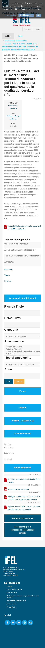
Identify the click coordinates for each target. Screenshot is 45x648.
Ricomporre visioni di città (18, 489)
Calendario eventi (22, 433)
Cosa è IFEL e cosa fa (14, 589)
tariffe (12, 119)
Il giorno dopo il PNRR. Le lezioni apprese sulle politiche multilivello (24, 508)
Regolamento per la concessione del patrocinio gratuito (22, 530)
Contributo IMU (12, 593)
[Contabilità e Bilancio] (22, 347)
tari (16, 119)
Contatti (9, 586)
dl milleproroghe (11, 116)
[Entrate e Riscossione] (22, 349)
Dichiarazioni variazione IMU (16, 601)
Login (38, 29)
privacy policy (10, 15)
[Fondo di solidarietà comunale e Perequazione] (22, 351)
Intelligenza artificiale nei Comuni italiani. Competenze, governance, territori (24, 498)
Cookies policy (11, 604)
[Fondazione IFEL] (22, 21)
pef (19, 116)
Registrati (28, 29)
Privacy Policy (11, 607)
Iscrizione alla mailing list (22, 518)
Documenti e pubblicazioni (16, 41)
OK (38, 15)
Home (20, 36)
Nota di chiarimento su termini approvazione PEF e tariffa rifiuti (24, 227)
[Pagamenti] (22, 354)
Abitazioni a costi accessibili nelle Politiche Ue (24, 480)
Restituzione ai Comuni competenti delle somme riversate (23, 596)
